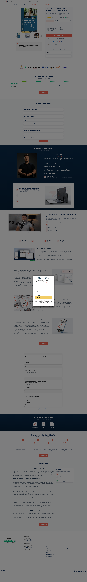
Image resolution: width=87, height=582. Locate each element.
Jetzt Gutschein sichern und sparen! (43, 297)
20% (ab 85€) (38, 295)
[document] (43, 291)
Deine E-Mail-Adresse (40, 286)
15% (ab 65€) (38, 294)
